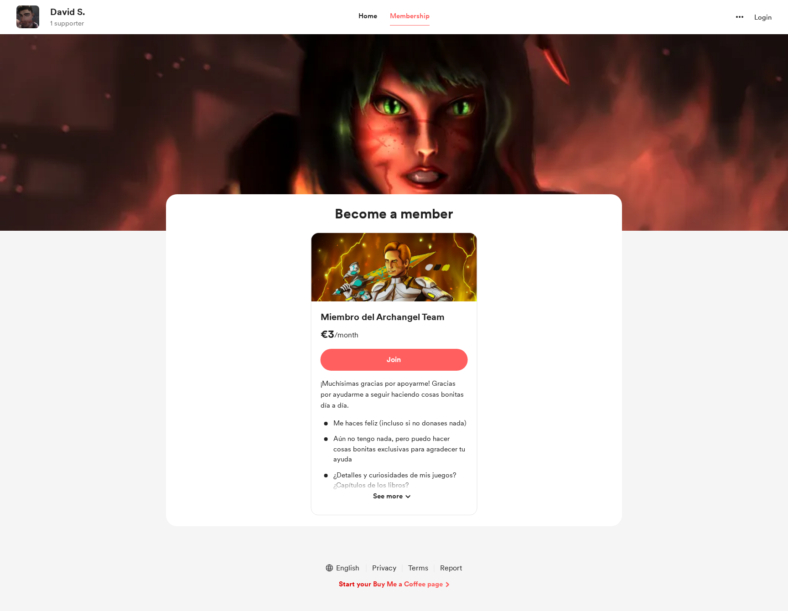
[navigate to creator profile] (27, 16)
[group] (394, 374)
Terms (418, 568)
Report (451, 568)
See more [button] (388, 496)
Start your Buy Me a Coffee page (391, 584)
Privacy (384, 568)
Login (763, 17)
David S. (67, 11)
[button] (368, 16)
